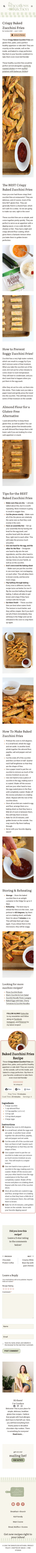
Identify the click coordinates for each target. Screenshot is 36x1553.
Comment (7, 1292)
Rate (28, 1089)
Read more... (18, 1434)
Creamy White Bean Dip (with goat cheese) (28, 1261)
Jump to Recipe (19, 35)
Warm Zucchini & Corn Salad (17, 995)
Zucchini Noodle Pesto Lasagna (18, 998)
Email (5, 1337)
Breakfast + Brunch (18, 1511)
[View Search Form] (4, 6)
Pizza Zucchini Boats (14, 992)
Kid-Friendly (18, 1517)
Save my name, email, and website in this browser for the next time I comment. (19, 1344)
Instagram (11, 1022)
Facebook (18, 1019)
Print (10, 1089)
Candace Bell (8, 31)
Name (5, 1326)
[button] (14, 1082)
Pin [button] (19, 1089)
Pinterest (22, 1022)
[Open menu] (32, 6)
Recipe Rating (7, 1286)
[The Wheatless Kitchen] (18, 6)
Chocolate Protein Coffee (8, 1260)
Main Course (18, 1522)
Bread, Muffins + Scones (18, 1527)
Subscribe (25, 1013)
